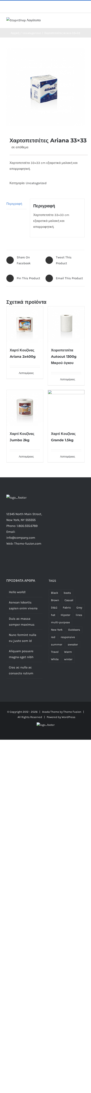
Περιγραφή (14, 204)
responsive (68, 637)
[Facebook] (13, 560)
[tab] (16, 204)
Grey (79, 607)
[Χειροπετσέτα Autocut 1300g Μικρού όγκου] (66, 324)
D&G (54, 607)
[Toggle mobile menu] (83, 21)
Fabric (67, 607)
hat (53, 615)
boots (67, 592)
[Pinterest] (30, 560)
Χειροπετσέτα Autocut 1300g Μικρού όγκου (63, 356)
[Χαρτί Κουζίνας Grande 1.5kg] (66, 408)
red (53, 637)
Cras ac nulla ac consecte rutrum (21, 670)
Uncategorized (36, 183)
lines (79, 615)
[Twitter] (18, 560)
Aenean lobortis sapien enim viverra (23, 605)
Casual (69, 600)
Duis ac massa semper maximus (21, 621)
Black (54, 592)
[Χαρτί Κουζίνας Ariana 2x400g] (25, 324)
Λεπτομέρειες (26, 373)
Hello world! (17, 592)
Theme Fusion (72, 711)
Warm (68, 651)
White (55, 659)
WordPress (68, 717)
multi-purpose (60, 622)
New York (57, 629)
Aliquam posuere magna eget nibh (21, 654)
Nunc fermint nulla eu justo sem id (22, 638)
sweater (73, 644)
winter (68, 659)
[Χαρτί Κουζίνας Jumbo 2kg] (25, 408)
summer (56, 644)
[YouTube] (35, 560)
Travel (55, 651)
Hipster (65, 615)
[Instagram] (24, 560)
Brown (55, 600)
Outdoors (74, 629)
